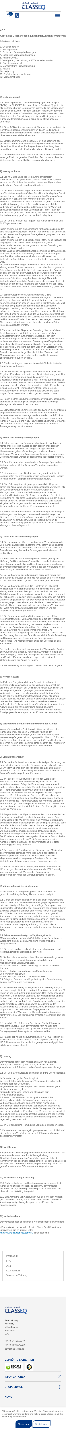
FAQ (8, 1261)
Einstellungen (41, 1424)
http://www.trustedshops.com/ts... (16, 1232)
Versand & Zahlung (16, 1275)
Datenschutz (13, 1270)
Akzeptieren (23, 1424)
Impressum (12, 1256)
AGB (9, 1265)
